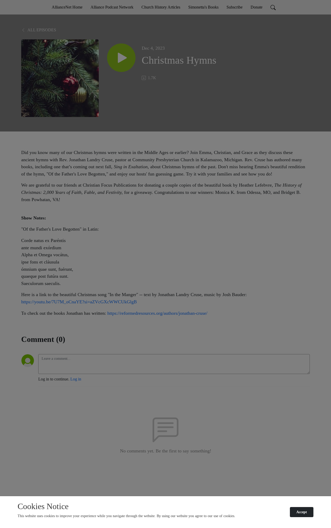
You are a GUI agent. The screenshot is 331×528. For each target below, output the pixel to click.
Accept (301, 512)
